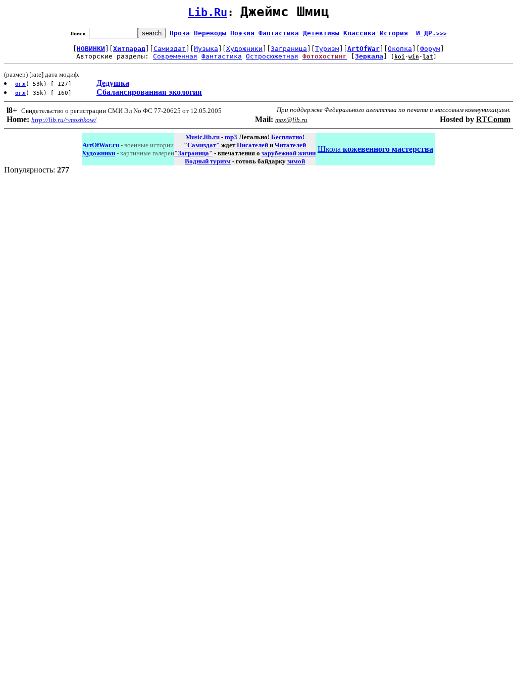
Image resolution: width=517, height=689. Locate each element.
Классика (359, 33)
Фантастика (278, 33)
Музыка (206, 48)
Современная (175, 56)
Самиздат (169, 48)
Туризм (327, 48)
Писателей (252, 145)
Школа (375, 149)
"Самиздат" (202, 145)
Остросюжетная (272, 56)
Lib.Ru (207, 12)
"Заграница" (193, 153)
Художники (244, 48)
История (394, 33)
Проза (180, 33)
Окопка (400, 48)
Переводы (210, 33)
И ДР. (431, 33)
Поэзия (242, 33)
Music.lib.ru (202, 137)
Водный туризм (208, 161)
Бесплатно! (287, 137)
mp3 (231, 137)
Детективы (321, 33)
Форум (430, 48)
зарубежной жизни (289, 153)
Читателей (290, 145)
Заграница (289, 48)
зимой (296, 161)
